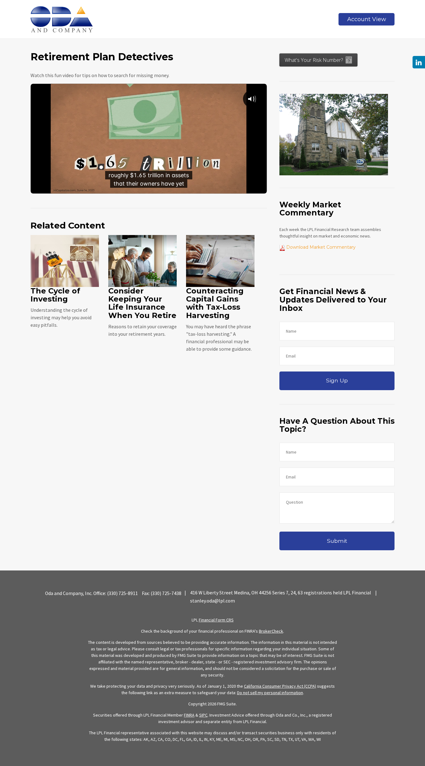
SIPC (203, 715)
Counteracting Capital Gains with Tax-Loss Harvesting (215, 303)
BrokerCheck (271, 631)
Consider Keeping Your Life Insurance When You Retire (142, 303)
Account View (366, 19)
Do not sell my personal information (270, 692)
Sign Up (337, 380)
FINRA (189, 715)
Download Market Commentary (320, 247)
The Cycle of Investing (55, 294)
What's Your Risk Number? (314, 60)
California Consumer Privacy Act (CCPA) (280, 686)
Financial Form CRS (216, 620)
